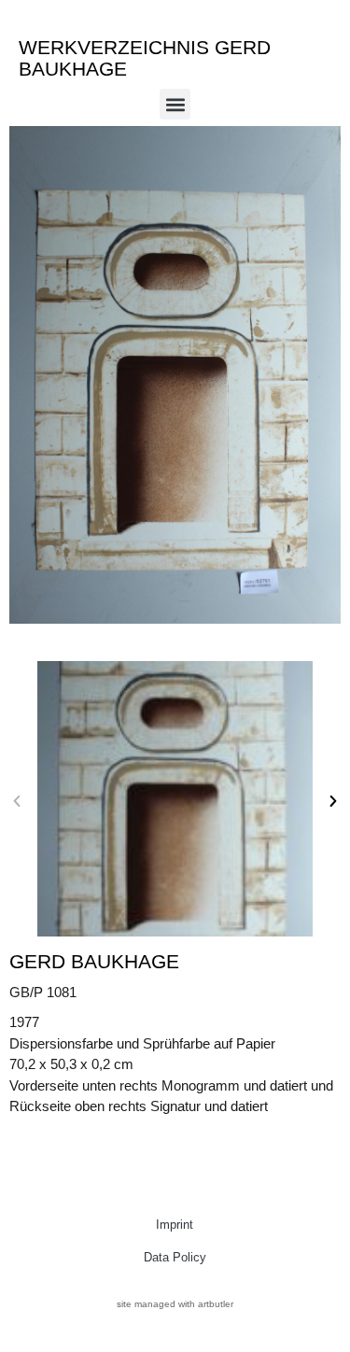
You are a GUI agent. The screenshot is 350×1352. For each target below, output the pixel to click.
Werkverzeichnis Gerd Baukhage (145, 57)
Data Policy (175, 1257)
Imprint (174, 1225)
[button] (175, 104)
